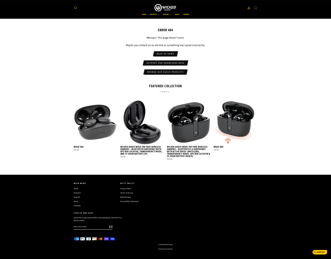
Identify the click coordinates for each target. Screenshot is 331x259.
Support (166, 14)
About (177, 14)
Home (144, 14)
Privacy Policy (125, 188)
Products (153, 14)
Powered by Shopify (165, 249)
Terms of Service (126, 193)
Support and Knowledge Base (165, 63)
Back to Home (165, 54)
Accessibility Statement (129, 201)
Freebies (186, 14)
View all (165, 92)
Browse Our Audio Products (165, 72)
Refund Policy (125, 197)
